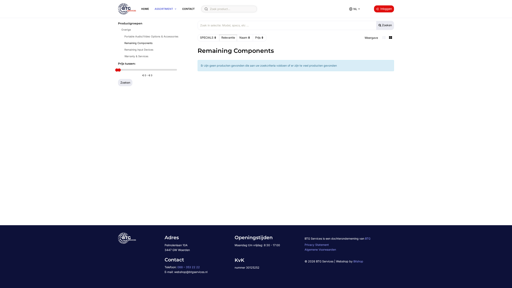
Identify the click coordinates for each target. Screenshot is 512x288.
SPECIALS (206, 37)
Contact (188, 8)
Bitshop (358, 261)
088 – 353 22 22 (188, 267)
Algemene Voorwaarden (320, 249)
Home (145, 8)
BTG (367, 238)
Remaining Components (138, 43)
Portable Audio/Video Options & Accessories (151, 36)
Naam (243, 37)
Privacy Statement (317, 244)
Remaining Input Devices (138, 49)
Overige (126, 29)
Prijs (258, 37)
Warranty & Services (136, 56)
